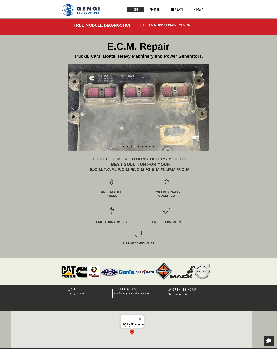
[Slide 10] (153, 146)
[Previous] (72, 107)
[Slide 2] (127, 146)
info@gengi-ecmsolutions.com (132, 293)
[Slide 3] (123, 146)
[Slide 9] (149, 146)
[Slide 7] (142, 146)
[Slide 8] (146, 146)
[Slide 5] (134, 146)
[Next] (204, 107)
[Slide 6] (138, 146)
